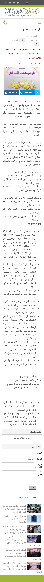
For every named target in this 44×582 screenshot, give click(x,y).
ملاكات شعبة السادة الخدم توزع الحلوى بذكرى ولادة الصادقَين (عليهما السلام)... (14, 529)
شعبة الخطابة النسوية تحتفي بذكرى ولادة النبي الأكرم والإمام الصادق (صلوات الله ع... (23, 541)
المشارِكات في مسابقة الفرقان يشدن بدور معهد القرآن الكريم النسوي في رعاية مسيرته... (23, 554)
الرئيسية (36, 29)
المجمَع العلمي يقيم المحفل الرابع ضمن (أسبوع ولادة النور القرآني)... (14, 508)
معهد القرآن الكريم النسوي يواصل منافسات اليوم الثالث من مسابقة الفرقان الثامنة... (22, 568)
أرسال (32, 487)
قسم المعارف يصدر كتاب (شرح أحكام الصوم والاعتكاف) (15, 519)
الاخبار (26, 29)
